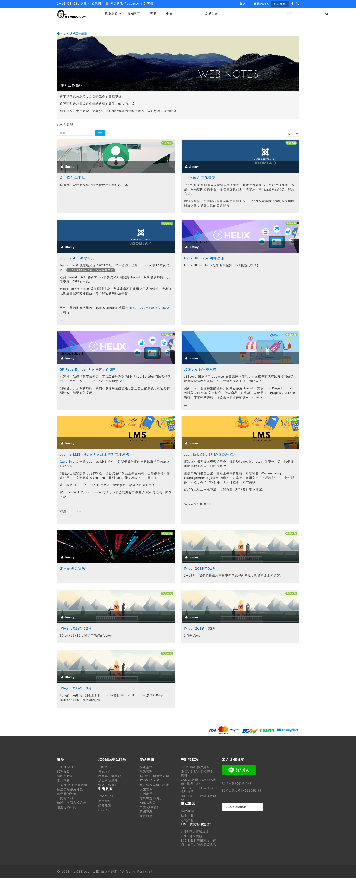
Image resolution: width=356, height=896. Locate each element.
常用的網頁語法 (72, 568)
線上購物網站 (108, 780)
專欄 (153, 13)
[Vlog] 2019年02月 (200, 628)
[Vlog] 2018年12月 (76, 628)
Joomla (105, 767)
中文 (169, 13)
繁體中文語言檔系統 (71, 803)
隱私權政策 (65, 776)
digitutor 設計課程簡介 (198, 798)
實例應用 (146, 794)
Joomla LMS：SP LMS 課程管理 (210, 454)
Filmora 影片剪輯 (195, 767)
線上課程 (111, 13)
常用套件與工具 (72, 178)
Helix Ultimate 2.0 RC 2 (149, 308)
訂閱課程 (280, 4)
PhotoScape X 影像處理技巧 (197, 789)
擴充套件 (104, 771)
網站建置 (104, 805)
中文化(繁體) (149, 807)
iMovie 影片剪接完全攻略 (197, 773)
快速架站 (146, 767)
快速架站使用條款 (70, 789)
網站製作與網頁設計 (154, 785)
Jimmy (70, 166)
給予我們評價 (67, 794)
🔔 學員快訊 (114, 3)
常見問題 (211, 13)
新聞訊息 (146, 811)
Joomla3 (106, 796)
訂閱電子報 (65, 798)
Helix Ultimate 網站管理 (204, 258)
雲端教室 (133, 13)
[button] (243, 4)
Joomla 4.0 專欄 (140, 3)
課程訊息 (146, 816)
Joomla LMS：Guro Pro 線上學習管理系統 (94, 454)
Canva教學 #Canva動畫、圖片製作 (198, 781)
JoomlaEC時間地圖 (72, 785)
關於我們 (94, 3)
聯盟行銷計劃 (67, 807)
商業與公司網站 (109, 776)
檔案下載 (187, 815)
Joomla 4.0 (149, 780)
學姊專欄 (187, 811)
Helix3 (104, 810)
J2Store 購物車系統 (200, 369)
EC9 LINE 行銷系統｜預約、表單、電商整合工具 (199, 842)
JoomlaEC (65, 767)
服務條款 (63, 771)
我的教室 (263, 4)
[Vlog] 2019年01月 (200, 568)
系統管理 (146, 771)
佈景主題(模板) (150, 798)
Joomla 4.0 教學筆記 (77, 258)
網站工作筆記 (78, 33)
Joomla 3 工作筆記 (199, 178)
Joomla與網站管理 (154, 776)
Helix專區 (148, 803)
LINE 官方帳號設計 (195, 831)
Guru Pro (67, 461)
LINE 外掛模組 (191, 836)
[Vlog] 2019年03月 (76, 688)
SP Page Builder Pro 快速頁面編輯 (88, 369)
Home (61, 33)
